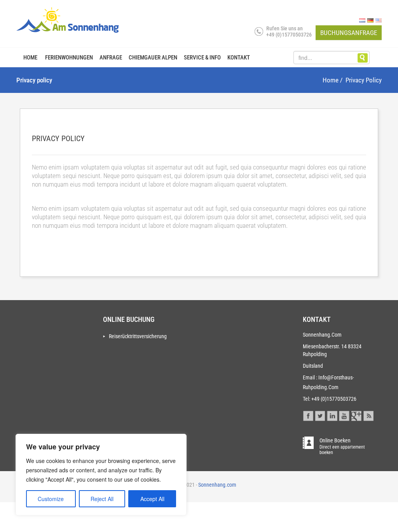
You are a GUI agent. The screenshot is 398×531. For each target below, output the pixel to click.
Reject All (102, 499)
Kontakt (238, 57)
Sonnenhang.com (216, 485)
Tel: (306, 399)
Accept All (152, 499)
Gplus (356, 415)
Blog (368, 415)
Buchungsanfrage (348, 33)
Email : (310, 377)
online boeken (342, 443)
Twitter (320, 415)
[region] (101, 474)
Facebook (308, 415)
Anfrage (111, 57)
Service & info (202, 57)
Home (30, 57)
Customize (51, 499)
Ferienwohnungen (69, 57)
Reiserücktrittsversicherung (138, 336)
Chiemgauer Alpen (153, 57)
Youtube (344, 415)
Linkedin (332, 415)
